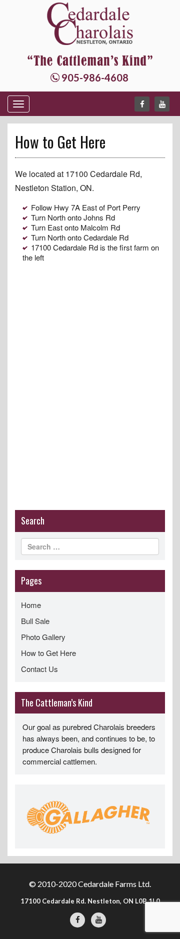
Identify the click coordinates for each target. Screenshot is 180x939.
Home (31, 605)
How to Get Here (48, 653)
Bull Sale (35, 621)
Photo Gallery (43, 637)
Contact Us (39, 669)
